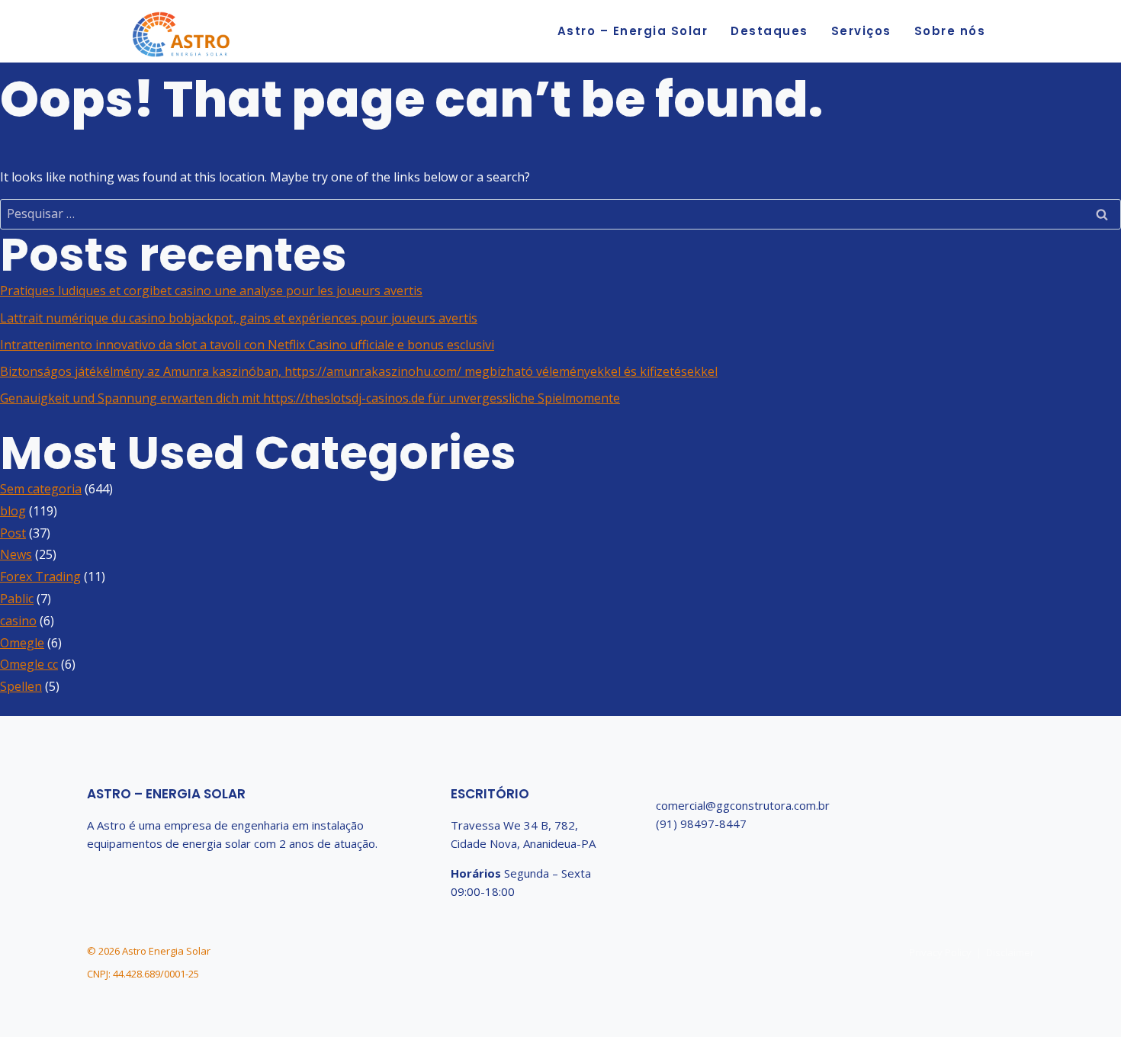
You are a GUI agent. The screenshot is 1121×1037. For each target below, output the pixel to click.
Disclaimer (1010, 952)
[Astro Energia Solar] (181, 36)
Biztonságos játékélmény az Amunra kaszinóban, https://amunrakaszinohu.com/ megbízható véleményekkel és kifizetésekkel (359, 371)
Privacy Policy (940, 952)
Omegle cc (29, 664)
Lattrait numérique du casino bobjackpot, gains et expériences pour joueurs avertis (238, 318)
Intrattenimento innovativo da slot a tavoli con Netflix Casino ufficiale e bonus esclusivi (247, 344)
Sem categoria (41, 488)
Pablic (17, 598)
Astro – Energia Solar (632, 31)
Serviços (861, 31)
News (16, 554)
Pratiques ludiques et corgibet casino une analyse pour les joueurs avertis (211, 290)
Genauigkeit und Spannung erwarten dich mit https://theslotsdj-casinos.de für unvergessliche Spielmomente (310, 398)
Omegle (22, 642)
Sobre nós (950, 31)
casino (18, 620)
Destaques (769, 31)
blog (13, 510)
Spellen (21, 686)
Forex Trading (40, 576)
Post (13, 533)
